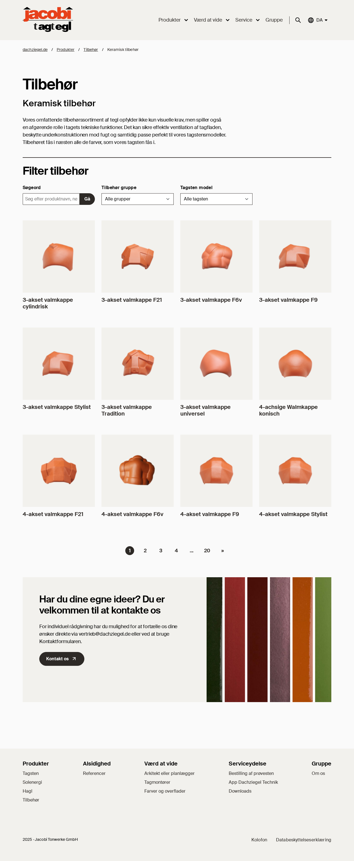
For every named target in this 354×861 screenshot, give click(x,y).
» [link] (222, 550)
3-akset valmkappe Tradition (126, 410)
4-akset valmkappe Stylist (293, 514)
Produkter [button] (169, 20)
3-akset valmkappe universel (205, 410)
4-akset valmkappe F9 (209, 514)
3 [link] (160, 550)
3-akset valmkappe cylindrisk (48, 303)
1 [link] (130, 550)
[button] (137, 199)
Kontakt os (57, 659)
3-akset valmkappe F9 (288, 299)
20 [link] (207, 550)
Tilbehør (91, 49)
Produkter (65, 49)
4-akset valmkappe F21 (53, 514)
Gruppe (274, 20)
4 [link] (176, 550)
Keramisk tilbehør (123, 49)
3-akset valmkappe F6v (211, 299)
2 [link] (145, 550)
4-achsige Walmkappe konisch (288, 410)
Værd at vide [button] (208, 20)
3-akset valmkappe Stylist (57, 407)
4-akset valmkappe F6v (132, 514)
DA (319, 20)
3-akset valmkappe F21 (131, 299)
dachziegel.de (35, 49)
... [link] (192, 550)
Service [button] (243, 20)
